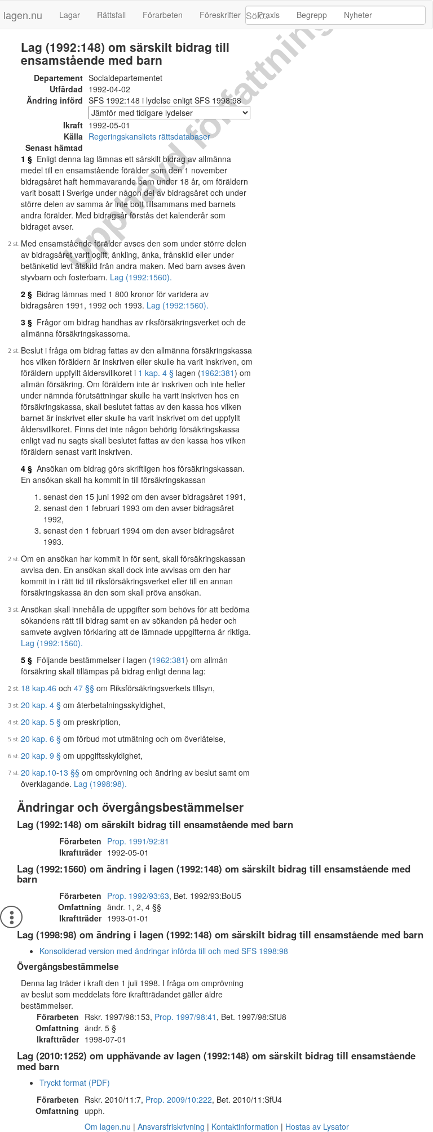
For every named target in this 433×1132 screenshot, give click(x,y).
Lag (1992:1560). (141, 277)
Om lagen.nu (108, 1126)
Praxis (269, 14)
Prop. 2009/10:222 (178, 1099)
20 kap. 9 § (41, 755)
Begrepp (312, 14)
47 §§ (84, 687)
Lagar (69, 14)
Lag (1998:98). (100, 783)
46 (51, 687)
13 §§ (69, 772)
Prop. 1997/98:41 (185, 1016)
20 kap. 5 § (41, 721)
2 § (26, 293)
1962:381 (218, 372)
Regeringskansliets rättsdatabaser (149, 136)
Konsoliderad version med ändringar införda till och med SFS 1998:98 (163, 950)
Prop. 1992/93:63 (138, 895)
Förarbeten (163, 14)
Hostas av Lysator (317, 1126)
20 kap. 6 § (41, 738)
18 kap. (34, 687)
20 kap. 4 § (41, 704)
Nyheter (358, 14)
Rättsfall (111, 14)
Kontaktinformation (245, 1126)
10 (51, 772)
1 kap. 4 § (156, 372)
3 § (26, 322)
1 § (26, 158)
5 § (26, 659)
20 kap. (34, 772)
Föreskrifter (220, 14)
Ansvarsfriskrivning (171, 1126)
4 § (26, 468)
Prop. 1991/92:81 (138, 841)
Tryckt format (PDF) (74, 1082)
